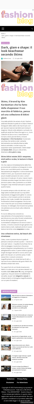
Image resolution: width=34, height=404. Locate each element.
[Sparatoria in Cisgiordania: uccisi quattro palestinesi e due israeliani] (6, 338)
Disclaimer (10, 382)
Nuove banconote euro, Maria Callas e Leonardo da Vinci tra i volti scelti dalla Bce (22, 346)
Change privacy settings (27, 402)
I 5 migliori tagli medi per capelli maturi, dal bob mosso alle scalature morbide (21, 357)
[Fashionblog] (17, 17)
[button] (32, 29)
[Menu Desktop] (3, 28)
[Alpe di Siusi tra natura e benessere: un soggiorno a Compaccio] (6, 298)
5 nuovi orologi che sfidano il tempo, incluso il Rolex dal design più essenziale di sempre (21, 368)
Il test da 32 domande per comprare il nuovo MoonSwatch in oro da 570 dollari (22, 316)
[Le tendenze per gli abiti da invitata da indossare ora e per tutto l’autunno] (6, 328)
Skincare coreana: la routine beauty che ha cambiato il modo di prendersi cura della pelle (22, 306)
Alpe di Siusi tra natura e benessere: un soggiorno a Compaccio (22, 296)
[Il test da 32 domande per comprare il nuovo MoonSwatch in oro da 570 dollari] (6, 317)
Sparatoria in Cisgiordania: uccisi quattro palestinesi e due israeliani (22, 337)
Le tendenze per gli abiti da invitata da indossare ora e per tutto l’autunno (22, 327)
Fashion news (5, 43)
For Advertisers (22, 382)
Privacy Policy (22, 379)
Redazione (10, 379)
